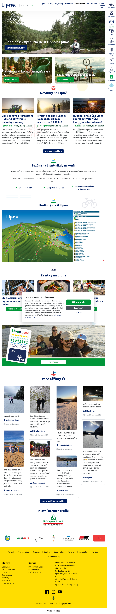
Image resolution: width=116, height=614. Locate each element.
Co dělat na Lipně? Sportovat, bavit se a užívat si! (66, 574)
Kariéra (71, 552)
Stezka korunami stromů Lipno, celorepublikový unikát (16, 301)
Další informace (30, 318)
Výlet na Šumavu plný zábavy (66, 584)
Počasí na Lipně (34, 572)
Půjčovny (59, 3)
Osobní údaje (59, 552)
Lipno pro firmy (8, 583)
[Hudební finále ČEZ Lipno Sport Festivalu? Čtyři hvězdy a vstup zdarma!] (89, 106)
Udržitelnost (92, 3)
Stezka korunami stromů (17, 309)
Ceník (101, 3)
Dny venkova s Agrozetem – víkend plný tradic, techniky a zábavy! (17, 119)
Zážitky (50, 3)
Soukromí (36, 552)
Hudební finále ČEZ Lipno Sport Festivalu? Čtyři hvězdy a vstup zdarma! (88, 119)
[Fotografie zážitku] (14, 400)
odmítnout (57, 315)
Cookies (47, 552)
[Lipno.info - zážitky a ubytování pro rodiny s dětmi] (9, 5)
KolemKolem (80, 3)
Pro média (6, 580)
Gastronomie (7, 575)
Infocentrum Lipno (35, 567)
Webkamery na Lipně (36, 569)
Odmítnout (78, 308)
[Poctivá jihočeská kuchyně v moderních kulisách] (53, 287)
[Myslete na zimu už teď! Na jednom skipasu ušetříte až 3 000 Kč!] (53, 106)
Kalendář (69, 3)
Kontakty (95, 552)
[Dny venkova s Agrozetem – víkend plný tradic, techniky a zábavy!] (18, 106)
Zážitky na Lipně (8, 569)
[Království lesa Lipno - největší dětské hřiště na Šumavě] (89, 287)
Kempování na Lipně (55, 188)
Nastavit (78, 313)
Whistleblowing (53, 556)
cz (102, 7)
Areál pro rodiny (25, 188)
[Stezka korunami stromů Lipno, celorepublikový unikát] (18, 287)
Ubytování (6, 572)
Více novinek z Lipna (53, 151)
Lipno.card (6, 567)
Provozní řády (23, 552)
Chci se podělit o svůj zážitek (53, 501)
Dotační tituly (82, 552)
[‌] (47, 592)
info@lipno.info (64, 603)
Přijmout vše (78, 302)
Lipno (43, 3)
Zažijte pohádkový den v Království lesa (84, 187)
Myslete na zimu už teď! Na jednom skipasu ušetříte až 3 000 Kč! (51, 119)
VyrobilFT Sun (53, 611)
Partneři (11, 552)
